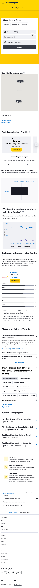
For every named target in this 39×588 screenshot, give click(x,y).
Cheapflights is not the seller (11, 499)
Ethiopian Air (14, 272)
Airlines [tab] (10, 165)
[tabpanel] (19, 187)
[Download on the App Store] (17, 572)
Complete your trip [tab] (8, 386)
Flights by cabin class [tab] (20, 391)
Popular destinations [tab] (23, 386)
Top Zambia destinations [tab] (10, 378)
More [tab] (28, 165)
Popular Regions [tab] (25, 378)
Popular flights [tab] (7, 382)
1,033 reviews (14, 277)
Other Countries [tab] (23, 395)
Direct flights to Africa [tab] (9, 395)
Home (10, 512)
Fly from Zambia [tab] (19, 382)
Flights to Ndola (5, 122)
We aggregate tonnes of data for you (14, 502)
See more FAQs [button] (19, 362)
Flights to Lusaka (6, 120)
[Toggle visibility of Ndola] (18, 246)
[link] (16, 150)
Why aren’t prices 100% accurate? (13, 505)
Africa (15, 512)
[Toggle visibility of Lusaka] (11, 246)
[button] (3, 3)
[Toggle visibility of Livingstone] (26, 246)
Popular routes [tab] (7, 391)
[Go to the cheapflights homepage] (13, 3)
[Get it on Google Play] (6, 572)
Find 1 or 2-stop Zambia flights (11, 349)
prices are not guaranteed (8, 493)
